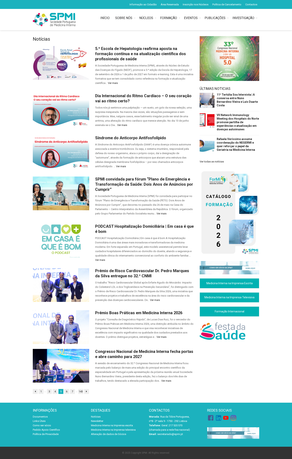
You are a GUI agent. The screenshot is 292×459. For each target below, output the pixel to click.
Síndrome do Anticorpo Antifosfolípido (130, 137)
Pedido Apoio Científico (46, 429)
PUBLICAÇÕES (215, 18)
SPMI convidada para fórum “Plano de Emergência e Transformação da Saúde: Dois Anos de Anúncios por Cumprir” (144, 184)
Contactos (251, 4)
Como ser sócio (42, 425)
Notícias (96, 416)
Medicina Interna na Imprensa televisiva (113, 429)
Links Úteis (39, 421)
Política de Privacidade (46, 434)
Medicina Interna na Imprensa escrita (112, 425)
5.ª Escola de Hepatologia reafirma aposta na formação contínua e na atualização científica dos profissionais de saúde (140, 53)
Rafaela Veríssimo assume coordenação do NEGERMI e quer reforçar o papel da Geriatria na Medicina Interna (236, 144)
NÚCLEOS (146, 18)
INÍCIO (105, 18)
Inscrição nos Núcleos (195, 4)
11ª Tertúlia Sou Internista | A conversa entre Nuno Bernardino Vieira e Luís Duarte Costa (237, 100)
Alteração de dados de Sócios (108, 434)
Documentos (40, 416)
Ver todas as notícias (212, 161)
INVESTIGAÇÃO (243, 18)
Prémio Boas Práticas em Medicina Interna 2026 (138, 312)
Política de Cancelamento (226, 4)
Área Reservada (170, 4)
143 (81, 391)
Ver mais (113, 83)
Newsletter (97, 421)
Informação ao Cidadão (143, 4)
